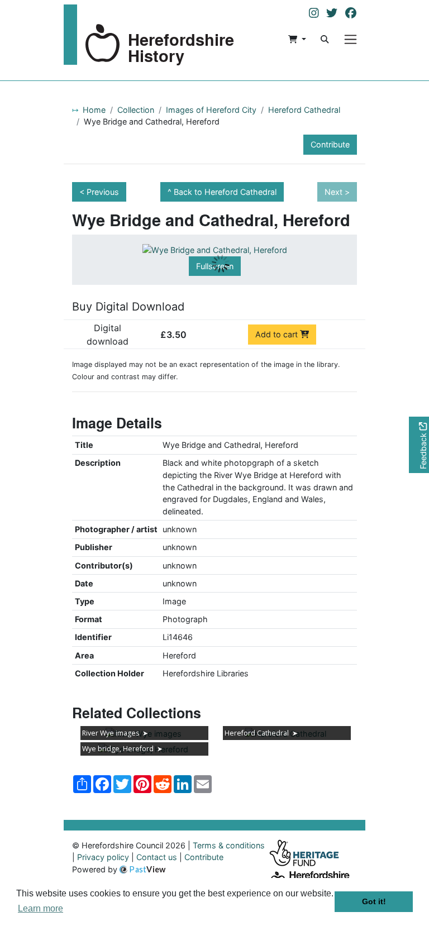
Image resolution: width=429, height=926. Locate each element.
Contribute (330, 144)
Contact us (156, 857)
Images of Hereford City (211, 109)
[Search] (324, 39)
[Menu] (350, 39)
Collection (135, 109)
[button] (297, 39)
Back (225, 192)
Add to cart (277, 334)
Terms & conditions (229, 845)
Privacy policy (103, 857)
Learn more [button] (40, 908)
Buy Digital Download (128, 306)
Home (94, 109)
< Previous (99, 192)
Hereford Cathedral (304, 109)
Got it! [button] (374, 901)
